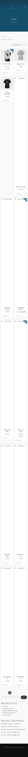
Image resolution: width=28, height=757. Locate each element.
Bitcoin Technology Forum (13, 732)
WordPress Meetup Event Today (9, 710)
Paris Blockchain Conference (9, 712)
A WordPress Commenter (7, 723)
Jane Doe (3, 732)
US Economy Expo (6, 715)
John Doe (3, 735)
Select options (7, 73)
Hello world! (5, 706)
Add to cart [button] (20, 70)
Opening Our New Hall (7, 708)
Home (2, 36)
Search (23, 697)
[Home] (12, 7)
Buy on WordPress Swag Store (8, 100)
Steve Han (3, 726)
